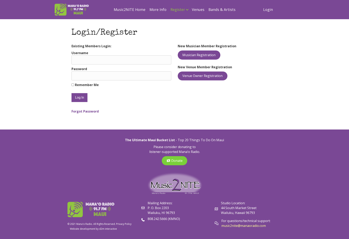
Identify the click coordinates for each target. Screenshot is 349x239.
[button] (187, 9)
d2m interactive (108, 229)
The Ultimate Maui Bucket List (150, 140)
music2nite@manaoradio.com (243, 225)
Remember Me (86, 85)
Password (79, 69)
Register (177, 9)
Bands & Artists (221, 9)
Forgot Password (85, 111)
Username (79, 53)
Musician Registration (198, 55)
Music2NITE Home (129, 9)
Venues (198, 9)
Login (268, 9)
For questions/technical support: (246, 221)
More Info (157, 9)
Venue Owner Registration (202, 76)
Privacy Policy (123, 224)
